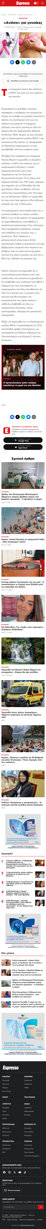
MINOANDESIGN (27, 1225)
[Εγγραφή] (41, 1207)
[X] (15, 1172)
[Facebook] (12, 62)
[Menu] (3, 3)
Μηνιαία (27, 1115)
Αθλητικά (5, 1128)
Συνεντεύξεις (28, 1132)
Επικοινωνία (28, 1149)
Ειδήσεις (6, 1076)
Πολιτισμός (29, 1097)
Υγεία (4, 1111)
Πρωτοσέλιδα (8, 1124)
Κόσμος (5, 1088)
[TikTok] (25, 1172)
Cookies (40, 1219)
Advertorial (6, 1145)
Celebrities (28, 1080)
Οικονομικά (6, 1132)
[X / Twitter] (17, 62)
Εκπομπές (27, 1128)
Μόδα (4, 1118)
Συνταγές (5, 1115)
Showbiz (28, 1076)
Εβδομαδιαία (29, 1111)
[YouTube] (20, 1172)
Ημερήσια (28, 1108)
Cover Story (6, 1091)
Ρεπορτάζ (5, 1080)
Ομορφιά (5, 1108)
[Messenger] (28, 62)
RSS (3, 1152)
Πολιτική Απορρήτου (27, 1219)
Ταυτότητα (28, 1145)
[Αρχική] (10, 1067)
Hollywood (28, 1084)
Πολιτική (5, 1084)
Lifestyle (6, 1104)
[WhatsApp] (23, 62)
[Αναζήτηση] (42, 3)
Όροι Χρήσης (29, 1152)
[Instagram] (9, 1172)
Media (26, 1088)
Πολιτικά (5, 1135)
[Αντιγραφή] (34, 62)
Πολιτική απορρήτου (31, 1156)
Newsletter (6, 1149)
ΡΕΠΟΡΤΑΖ (23, 18)
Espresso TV (30, 1124)
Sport (5, 1097)
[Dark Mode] (36, 3)
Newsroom (28, 27)
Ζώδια (27, 1104)
